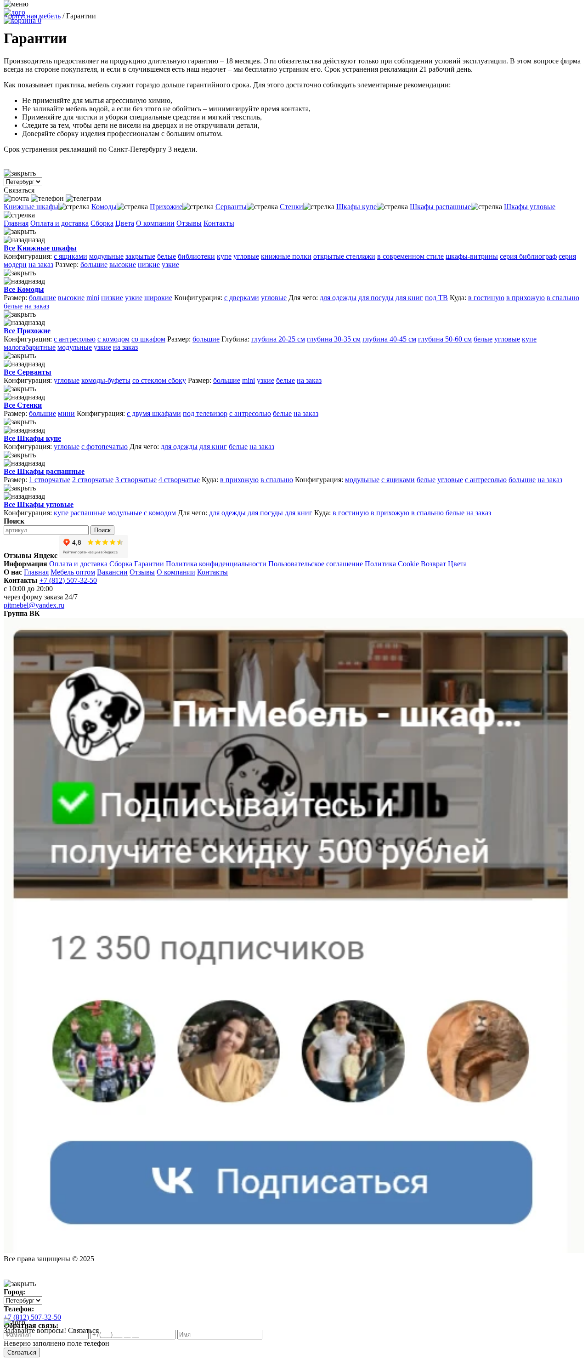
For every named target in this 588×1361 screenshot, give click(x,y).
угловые (246, 256)
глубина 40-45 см (389, 339)
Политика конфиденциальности (216, 564)
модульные (106, 256)
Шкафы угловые (529, 207)
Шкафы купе (356, 207)
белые (166, 256)
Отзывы (189, 223)
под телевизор (205, 413)
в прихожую (525, 298)
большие (93, 264)
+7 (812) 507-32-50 (68, 580)
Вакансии (112, 572)
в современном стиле (410, 256)
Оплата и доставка (59, 223)
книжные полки (286, 256)
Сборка (101, 223)
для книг (409, 298)
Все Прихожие (27, 331)
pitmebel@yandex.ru (34, 605)
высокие (122, 264)
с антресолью (75, 339)
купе (224, 256)
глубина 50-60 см (445, 339)
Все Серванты (27, 372)
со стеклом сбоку (159, 380)
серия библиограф (528, 256)
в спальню (563, 298)
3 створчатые (136, 480)
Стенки (291, 207)
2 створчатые (92, 480)
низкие (149, 264)
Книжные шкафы (31, 207)
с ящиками (70, 256)
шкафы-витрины (472, 256)
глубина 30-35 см (334, 339)
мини (66, 413)
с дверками (241, 298)
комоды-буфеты (105, 380)
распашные (88, 513)
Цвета (124, 223)
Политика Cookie (392, 564)
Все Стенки (23, 405)
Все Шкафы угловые (39, 504)
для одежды (338, 298)
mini (92, 298)
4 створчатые (179, 480)
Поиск (102, 530)
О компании (155, 223)
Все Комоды (24, 289)
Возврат (433, 564)
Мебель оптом (73, 572)
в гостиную (486, 298)
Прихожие (166, 207)
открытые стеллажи (344, 256)
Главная (16, 223)
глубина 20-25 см (278, 339)
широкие (158, 298)
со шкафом (148, 339)
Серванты (231, 207)
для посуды (376, 298)
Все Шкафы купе (32, 438)
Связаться (21, 1352)
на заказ (40, 264)
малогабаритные (30, 347)
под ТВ (436, 298)
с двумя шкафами (154, 413)
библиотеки (196, 256)
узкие (170, 264)
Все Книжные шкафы (40, 248)
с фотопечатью (104, 446)
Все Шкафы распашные (44, 471)
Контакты (219, 223)
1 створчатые (49, 480)
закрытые (140, 256)
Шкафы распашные (440, 207)
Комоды (104, 207)
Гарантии (149, 564)
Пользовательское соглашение (315, 564)
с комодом (113, 339)
